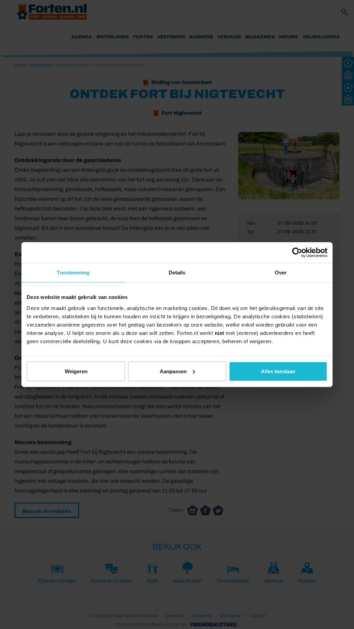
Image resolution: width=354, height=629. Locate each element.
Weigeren (76, 371)
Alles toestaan (278, 371)
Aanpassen (173, 371)
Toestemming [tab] (73, 272)
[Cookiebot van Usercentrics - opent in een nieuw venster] (297, 252)
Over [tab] (281, 272)
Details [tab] (177, 272)
